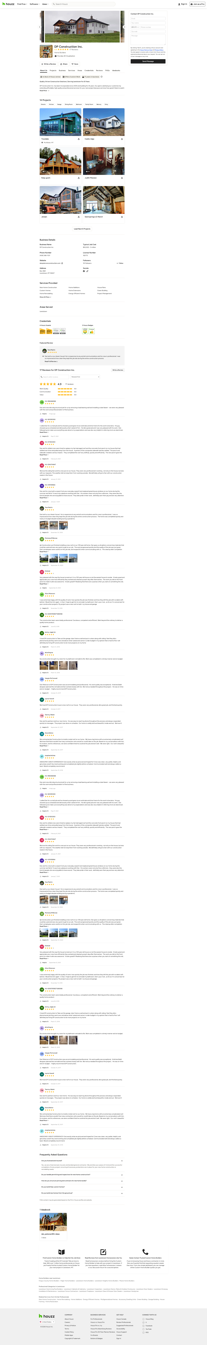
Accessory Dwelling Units (127, 1299)
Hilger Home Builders (67, 1281)
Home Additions (76, 1299)
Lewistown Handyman (131, 1291)
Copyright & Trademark (72, 1338)
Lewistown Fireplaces (86, 1291)
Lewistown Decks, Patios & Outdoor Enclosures (119, 1289)
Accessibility (120, 1329)
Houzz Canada (121, 1319)
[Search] (54, 4)
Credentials (89, 70)
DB (42, 734)
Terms (67, 1329)
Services (71, 70)
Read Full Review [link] (50, 361)
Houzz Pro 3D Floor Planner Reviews (103, 1332)
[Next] (123, 27)
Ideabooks (116, 70)
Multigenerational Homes (109, 1299)
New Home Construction (47, 1299)
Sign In (118, 1338)
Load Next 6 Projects (82, 229)
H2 (42, 443)
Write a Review (118, 370)
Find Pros (21, 4)
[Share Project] (79, 139)
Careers (67, 1322)
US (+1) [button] (133, 27)
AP (42, 595)
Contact (119, 1335)
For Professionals (96, 1319)
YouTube (148, 1329)
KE (42, 633)
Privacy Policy (159, 50)
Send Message (148, 61)
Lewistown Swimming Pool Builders (51, 1289)
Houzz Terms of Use (146, 50)
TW (42, 716)
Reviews (99, 70)
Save (76, 64)
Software (34, 4)
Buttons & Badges (97, 1338)
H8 (42, 615)
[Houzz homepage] (8, 3)
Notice (73, 1325)
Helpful (44, 414)
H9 (42, 402)
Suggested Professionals (124, 1325)
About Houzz (69, 1319)
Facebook (149, 1326)
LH (42, 700)
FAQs (107, 70)
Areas (80, 70)
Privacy (67, 1325)
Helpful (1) (45, 436)
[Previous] (42, 27)
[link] (44, 432)
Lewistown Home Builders (85, 1281)
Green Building (142, 1299)
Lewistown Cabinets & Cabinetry (75, 1289)
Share (65, 64)
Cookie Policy (69, 1332)
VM (42, 679)
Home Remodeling (63, 1299)
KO (42, 572)
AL (42, 654)
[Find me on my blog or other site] (87, 271)
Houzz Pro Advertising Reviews (101, 1329)
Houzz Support (121, 1332)
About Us (43, 70)
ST (42, 756)
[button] (82, 329)
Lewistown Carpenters (94, 1289)
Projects (53, 70)
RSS (147, 1332)
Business (62, 70)
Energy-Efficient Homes (91, 1299)
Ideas (44, 4)
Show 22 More (44, 297)
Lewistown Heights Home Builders (106, 1281)
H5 (42, 420)
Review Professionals (123, 1322)
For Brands (94, 1335)
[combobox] (83, 4)
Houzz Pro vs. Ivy (96, 1325)
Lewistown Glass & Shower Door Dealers (108, 1291)
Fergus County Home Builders (49, 1281)
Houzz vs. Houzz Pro (97, 1322)
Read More (43, 91)
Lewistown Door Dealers (144, 1289)
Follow (121, 263)
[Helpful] (41, 414)
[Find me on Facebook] (84, 271)
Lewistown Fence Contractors (68, 1291)
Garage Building (153, 1299)
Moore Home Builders (126, 1281)
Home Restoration (51, 1302)
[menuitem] (22, 4)
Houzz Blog (149, 1319)
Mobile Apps (69, 1335)
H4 (42, 486)
